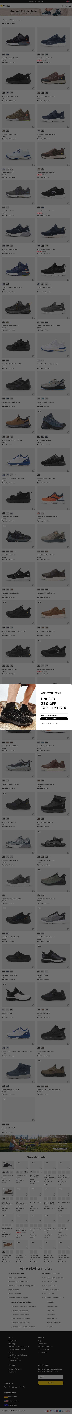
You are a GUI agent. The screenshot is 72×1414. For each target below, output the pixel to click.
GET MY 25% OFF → (54, 718)
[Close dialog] (71, 684)
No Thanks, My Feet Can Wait (50, 723)
